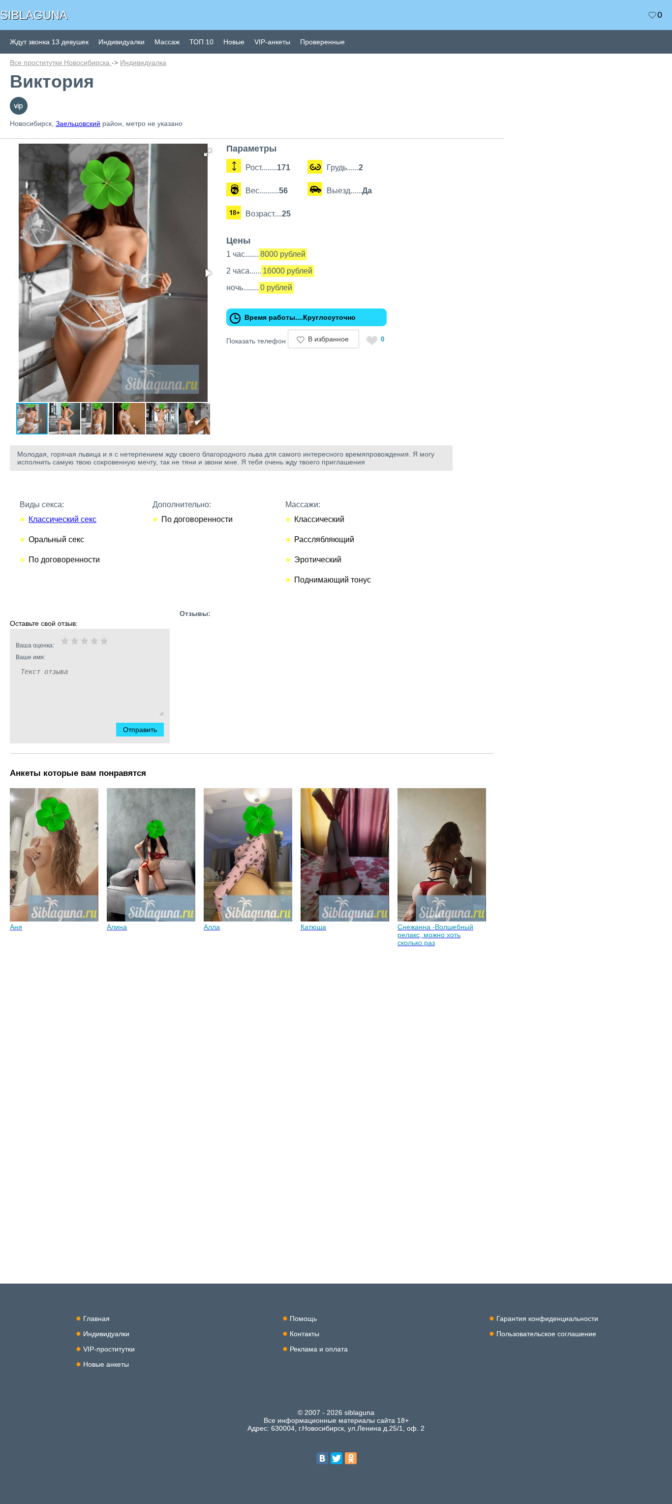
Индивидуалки (121, 42)
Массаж (167, 42)
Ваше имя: (30, 657)
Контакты (304, 1334)
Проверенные (322, 42)
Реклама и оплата (319, 1349)
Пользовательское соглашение (546, 1334)
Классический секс (62, 519)
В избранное (328, 339)
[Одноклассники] (351, 1458)
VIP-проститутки (109, 1349)
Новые (233, 42)
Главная (96, 1318)
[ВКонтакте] (322, 1458)
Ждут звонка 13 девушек (49, 42)
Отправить (140, 730)
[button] (207, 152)
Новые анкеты (106, 1364)
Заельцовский (78, 123)
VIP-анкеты (272, 42)
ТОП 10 (201, 42)
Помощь (303, 1318)
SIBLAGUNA (33, 15)
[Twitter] (336, 1458)
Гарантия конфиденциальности (547, 1318)
